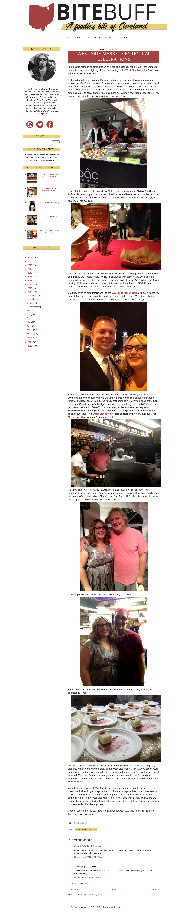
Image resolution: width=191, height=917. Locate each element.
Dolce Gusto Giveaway (49, 202)
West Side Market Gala (124, 293)
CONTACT (121, 37)
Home (114, 889)
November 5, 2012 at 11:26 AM (88, 857)
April (29, 326)
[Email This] (75, 823)
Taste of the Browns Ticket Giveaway (49, 175)
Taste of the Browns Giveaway (49, 217)
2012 (30, 292)
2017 (30, 273)
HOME (67, 37)
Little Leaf (108, 907)
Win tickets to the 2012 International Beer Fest (49, 231)
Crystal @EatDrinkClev (85, 846)
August (30, 310)
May (29, 322)
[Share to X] (80, 823)
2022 (30, 254)
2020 (30, 261)
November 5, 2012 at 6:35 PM (88, 877)
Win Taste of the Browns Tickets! (49, 189)
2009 (30, 350)
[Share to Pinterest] (85, 823)
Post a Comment (79, 883)
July (28, 314)
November (31, 299)
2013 (30, 288)
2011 (30, 342)
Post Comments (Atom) (91, 894)
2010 (30, 346)
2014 (30, 284)
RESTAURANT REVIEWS (99, 37)
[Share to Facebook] (83, 823)
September (32, 307)
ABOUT (79, 37)
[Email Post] (70, 823)
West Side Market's (136, 70)
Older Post (154, 889)
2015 (30, 280)
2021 (30, 257)
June (29, 318)
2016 (30, 276)
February (31, 333)
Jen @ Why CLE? (82, 866)
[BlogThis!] (77, 823)
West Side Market (86, 829)
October (30, 303)
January (30, 337)
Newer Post (74, 889)
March (30, 330)
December (31, 295)
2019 (30, 265)
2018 (30, 269)
